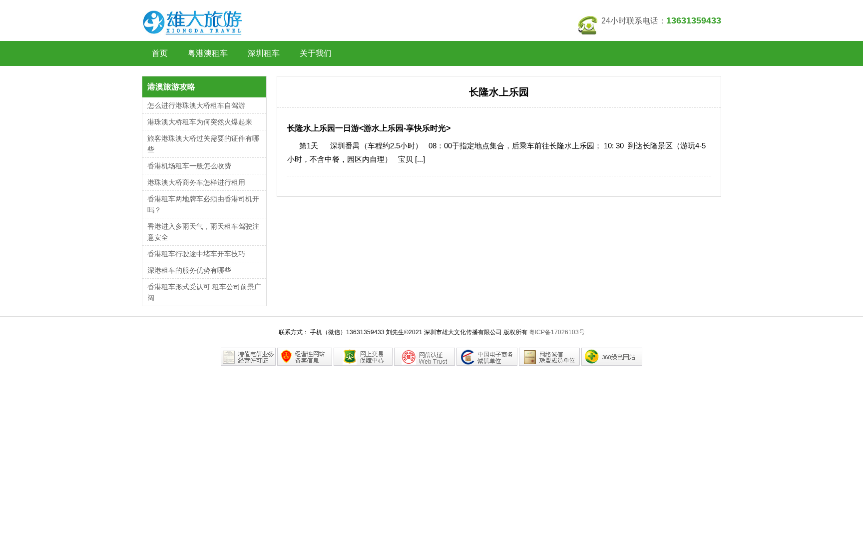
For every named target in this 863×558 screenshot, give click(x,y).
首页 (160, 53)
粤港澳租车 (208, 53)
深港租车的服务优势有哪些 (189, 270)
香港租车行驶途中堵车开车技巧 (196, 254)
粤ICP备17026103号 (557, 332)
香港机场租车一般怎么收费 (189, 166)
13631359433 (693, 20)
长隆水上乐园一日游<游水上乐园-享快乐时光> (368, 128)
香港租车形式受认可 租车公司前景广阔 (204, 292)
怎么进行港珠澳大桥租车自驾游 (196, 105)
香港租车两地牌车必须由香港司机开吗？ (203, 204)
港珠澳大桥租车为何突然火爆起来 (199, 122)
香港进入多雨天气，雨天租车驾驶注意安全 (203, 231)
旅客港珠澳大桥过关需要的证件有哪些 (203, 143)
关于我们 (316, 53)
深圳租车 (264, 53)
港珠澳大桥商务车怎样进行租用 (196, 182)
